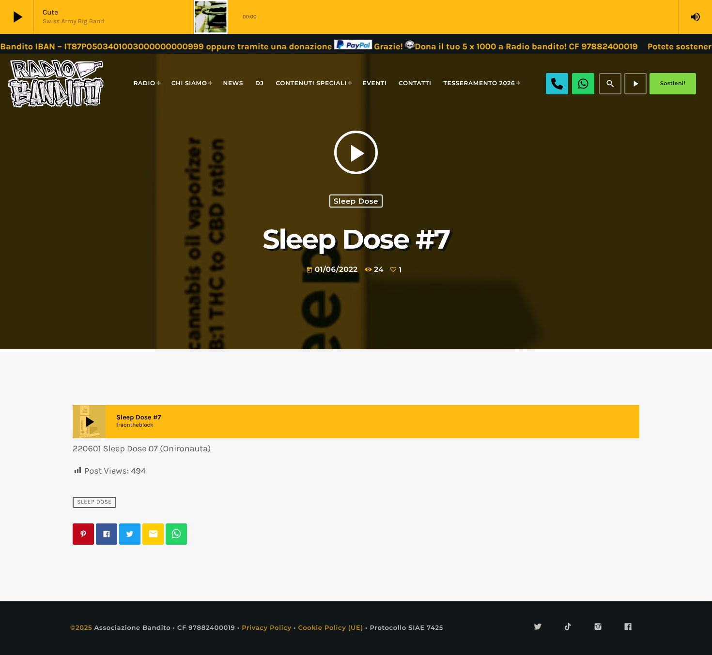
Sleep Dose (356, 201)
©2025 (81, 628)
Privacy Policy (267, 628)
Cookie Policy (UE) (330, 628)
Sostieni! (672, 83)
